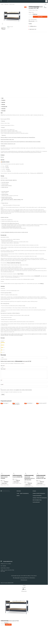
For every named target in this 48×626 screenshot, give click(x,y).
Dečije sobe (6, 4)
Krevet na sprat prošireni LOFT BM (41, 477)
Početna (2, 4)
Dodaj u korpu (40, 16)
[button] (4, 483)
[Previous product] (44, 4)
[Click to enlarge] (2, 24)
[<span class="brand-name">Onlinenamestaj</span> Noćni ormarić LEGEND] (6, 437)
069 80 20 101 (32, 29)
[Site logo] (4, 1)
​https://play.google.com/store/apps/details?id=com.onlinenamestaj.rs (24, 577)
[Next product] (46, 4)
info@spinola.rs (32, 26)
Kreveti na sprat (11, 4)
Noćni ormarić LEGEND (5, 477)
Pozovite (4, 561)
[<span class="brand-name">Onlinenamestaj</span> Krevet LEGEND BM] (18, 437)
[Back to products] (45, 4)
